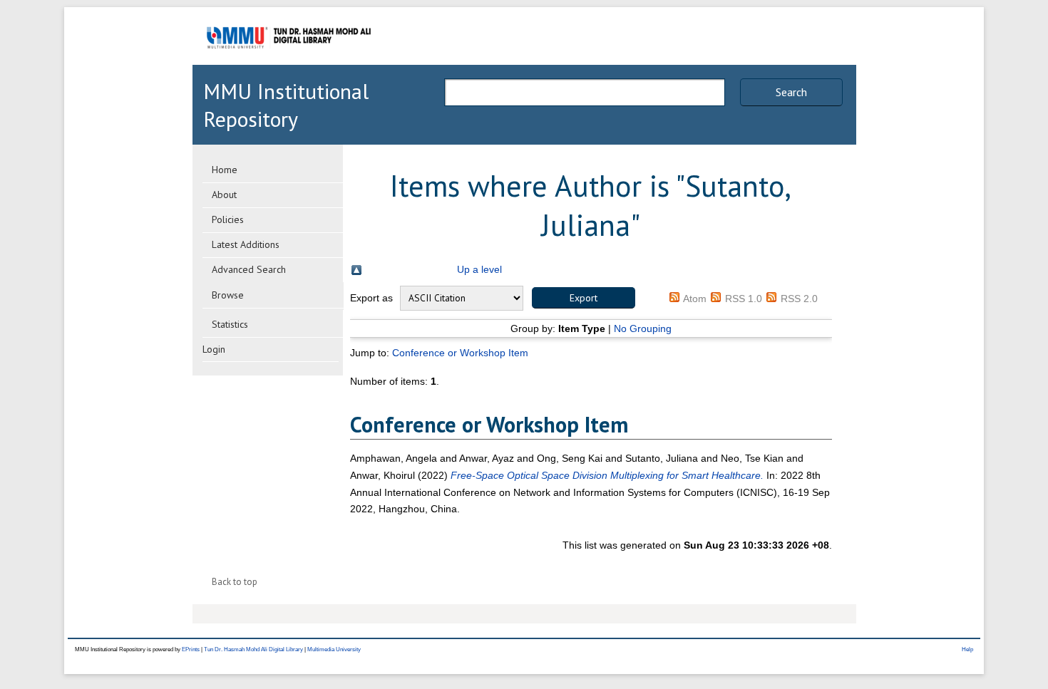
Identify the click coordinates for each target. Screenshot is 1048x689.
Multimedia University (334, 649)
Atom (695, 298)
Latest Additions (245, 244)
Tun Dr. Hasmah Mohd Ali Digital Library (253, 649)
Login (213, 349)
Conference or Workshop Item (460, 352)
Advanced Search (249, 269)
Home (224, 169)
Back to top (234, 582)
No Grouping (643, 328)
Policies (228, 219)
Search (791, 92)
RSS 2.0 (799, 298)
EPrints (191, 649)
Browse (228, 295)
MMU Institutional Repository (286, 105)
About (224, 194)
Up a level (479, 269)
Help (967, 649)
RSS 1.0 (743, 298)
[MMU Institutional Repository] (288, 62)
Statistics (230, 324)
